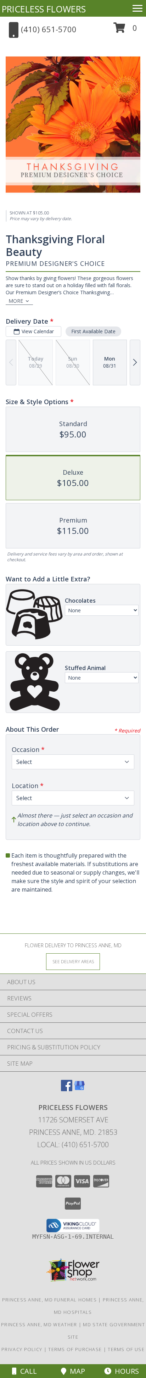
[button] (125, 30)
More (16, 300)
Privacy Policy (21, 1349)
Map (75, 1371)
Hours (125, 1371)
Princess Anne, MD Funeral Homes (49, 1299)
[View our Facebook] (66, 1089)
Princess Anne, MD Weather (39, 1324)
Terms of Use (126, 1349)
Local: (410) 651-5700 (73, 1144)
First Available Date (93, 331)
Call (27, 1371)
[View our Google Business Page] (79, 1089)
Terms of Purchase (75, 1349)
